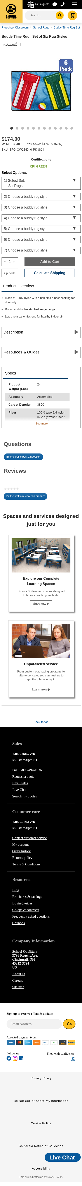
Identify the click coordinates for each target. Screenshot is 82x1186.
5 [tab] (33, 128)
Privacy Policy (41, 1078)
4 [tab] (28, 128)
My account (20, 844)
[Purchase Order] (54, 1042)
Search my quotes (24, 796)
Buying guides (22, 903)
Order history (21, 851)
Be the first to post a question (23, 456)
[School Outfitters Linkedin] (21, 1059)
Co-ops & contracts (25, 910)
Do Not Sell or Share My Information (41, 1100)
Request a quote (23, 776)
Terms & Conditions (26, 864)
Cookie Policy (41, 1123)
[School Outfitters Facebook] (9, 1059)
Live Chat (19, 790)
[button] (59, 1059)
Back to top (41, 722)
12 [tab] (71, 128)
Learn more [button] (40, 689)
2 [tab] (17, 128)
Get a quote (42, 4)
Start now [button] (40, 603)
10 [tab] (61, 128)
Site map (18, 987)
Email (20, 783)
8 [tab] (50, 128)
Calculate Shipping (49, 273)
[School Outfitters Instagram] (15, 1059)
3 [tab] (22, 128)
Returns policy (22, 858)
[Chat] (54, 4)
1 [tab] (11, 128)
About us (18, 974)
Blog (15, 890)
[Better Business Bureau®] (73, 1058)
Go (69, 1024)
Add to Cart (49, 262)
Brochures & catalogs (27, 897)
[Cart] (72, 15)
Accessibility (41, 1168)
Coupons (18, 923)
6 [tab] (39, 128)
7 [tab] (44, 128)
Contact (29, 838)
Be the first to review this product (26, 497)
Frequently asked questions (31, 916)
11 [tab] (66, 128)
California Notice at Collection (41, 1146)
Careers (17, 980)
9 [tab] (55, 128)
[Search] (60, 15)
